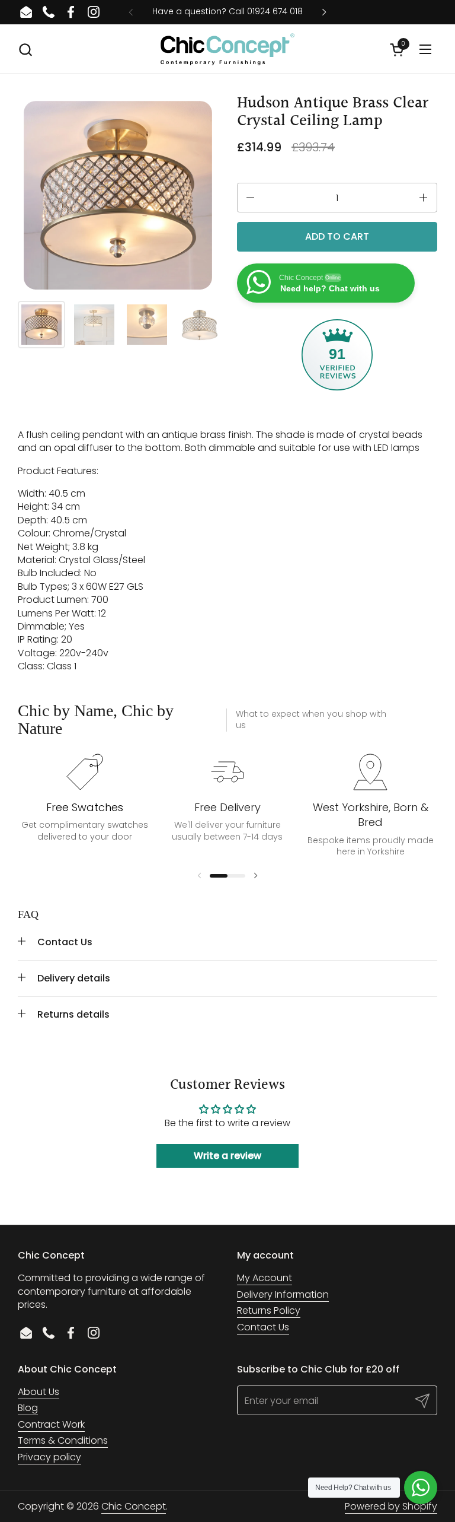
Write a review (227, 1155)
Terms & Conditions (63, 1440)
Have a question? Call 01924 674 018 (227, 11)
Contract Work (51, 1424)
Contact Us (263, 1327)
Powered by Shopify (391, 1506)
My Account (264, 1278)
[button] (25, 49)
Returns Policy (268, 1310)
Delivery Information (283, 1294)
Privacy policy (49, 1457)
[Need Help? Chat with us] (420, 1487)
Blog (28, 1408)
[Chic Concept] (227, 49)
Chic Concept (133, 1506)
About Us (38, 1392)
